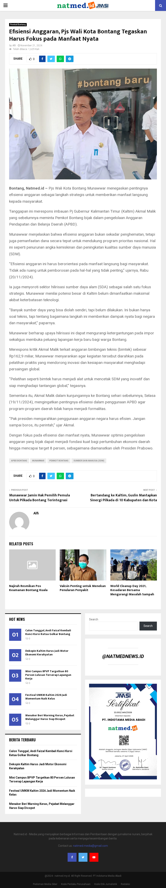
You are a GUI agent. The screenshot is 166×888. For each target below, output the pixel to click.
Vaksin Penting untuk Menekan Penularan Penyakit (83, 588)
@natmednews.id (123, 656)
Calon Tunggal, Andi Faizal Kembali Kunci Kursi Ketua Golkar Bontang (48, 632)
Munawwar (38, 461)
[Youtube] (93, 857)
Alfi (14, 45)
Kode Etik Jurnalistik (105, 884)
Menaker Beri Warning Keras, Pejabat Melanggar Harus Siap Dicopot (49, 717)
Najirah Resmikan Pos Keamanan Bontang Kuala (28, 588)
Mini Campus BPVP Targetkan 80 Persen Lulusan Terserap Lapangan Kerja (48, 675)
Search (93, 619)
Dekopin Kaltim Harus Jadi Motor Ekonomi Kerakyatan (46, 653)
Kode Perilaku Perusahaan (75, 884)
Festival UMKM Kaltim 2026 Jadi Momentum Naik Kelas (46, 697)
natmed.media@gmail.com (90, 845)
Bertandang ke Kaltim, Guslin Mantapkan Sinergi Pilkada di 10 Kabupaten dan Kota (123, 497)
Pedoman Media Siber (45, 884)
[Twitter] (83, 857)
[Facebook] (72, 857)
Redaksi (125, 884)
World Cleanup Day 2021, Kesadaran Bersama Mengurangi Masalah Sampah (132, 590)
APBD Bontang (19, 461)
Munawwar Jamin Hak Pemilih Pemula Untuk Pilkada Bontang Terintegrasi (39, 497)
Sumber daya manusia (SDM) (88, 461)
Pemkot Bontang (18, 24)
